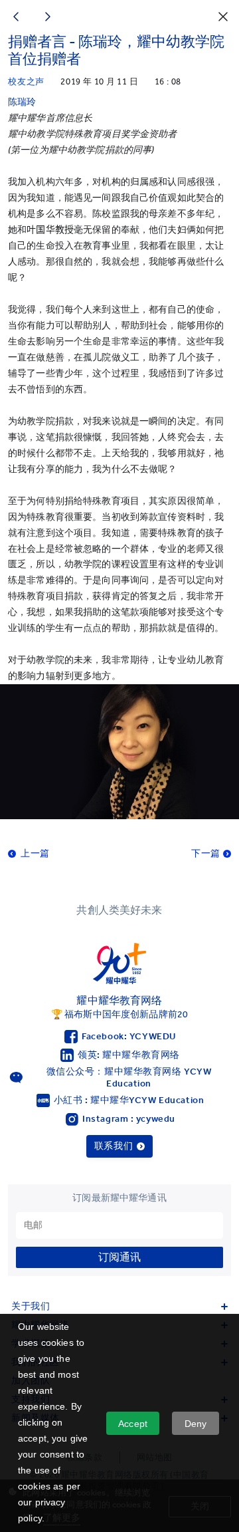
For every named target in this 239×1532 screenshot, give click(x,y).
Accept (132, 1423)
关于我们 (30, 1306)
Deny (196, 1423)
